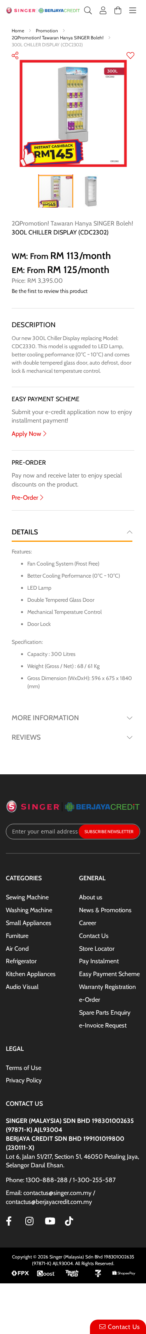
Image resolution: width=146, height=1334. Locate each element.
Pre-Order (25, 497)
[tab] (72, 532)
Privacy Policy (24, 1080)
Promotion (47, 30)
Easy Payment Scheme (109, 974)
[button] (130, 56)
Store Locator (96, 948)
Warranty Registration (107, 986)
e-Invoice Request (103, 1025)
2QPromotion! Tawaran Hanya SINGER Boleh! (58, 38)
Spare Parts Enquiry (104, 1012)
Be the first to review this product (50, 290)
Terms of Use (23, 1067)
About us (90, 897)
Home (18, 30)
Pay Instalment (99, 961)
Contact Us (94, 935)
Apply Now (26, 433)
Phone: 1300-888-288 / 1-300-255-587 (61, 1180)
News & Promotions (105, 910)
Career (87, 923)
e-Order (89, 999)
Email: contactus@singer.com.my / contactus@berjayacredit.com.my (50, 1197)
